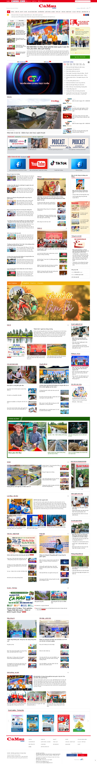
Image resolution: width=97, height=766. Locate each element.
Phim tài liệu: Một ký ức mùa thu (73, 71)
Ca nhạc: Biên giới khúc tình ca (72, 80)
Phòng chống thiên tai (77, 553)
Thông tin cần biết (76, 236)
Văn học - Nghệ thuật (37, 136)
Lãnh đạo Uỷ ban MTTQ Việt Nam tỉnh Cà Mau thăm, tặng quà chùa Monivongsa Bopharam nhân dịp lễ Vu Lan (33, 16)
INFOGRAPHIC (56, 744)
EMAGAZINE (67, 744)
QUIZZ (79, 744)
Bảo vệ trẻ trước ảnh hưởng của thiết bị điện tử (38, 150)
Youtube (82, 755)
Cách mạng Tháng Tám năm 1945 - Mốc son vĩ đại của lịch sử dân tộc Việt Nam (80, 117)
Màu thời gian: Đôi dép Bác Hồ (73, 69)
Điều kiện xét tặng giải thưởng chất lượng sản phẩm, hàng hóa (80, 131)
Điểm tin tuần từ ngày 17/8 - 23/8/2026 (81, 100)
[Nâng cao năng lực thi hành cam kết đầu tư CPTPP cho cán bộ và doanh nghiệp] (54, 629)
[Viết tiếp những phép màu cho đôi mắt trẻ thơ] (77, 427)
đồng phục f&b (74, 269)
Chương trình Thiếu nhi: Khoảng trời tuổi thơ (75, 90)
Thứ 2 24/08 (64, 64)
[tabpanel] (80, 38)
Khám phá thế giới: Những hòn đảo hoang (75, 67)
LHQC (41, 1)
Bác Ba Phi (18, 136)
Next (68, 28)
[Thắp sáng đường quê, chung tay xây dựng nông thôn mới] (21, 629)
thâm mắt (76, 272)
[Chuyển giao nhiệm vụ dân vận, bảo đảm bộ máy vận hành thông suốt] (52, 238)
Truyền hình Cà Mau (58, 170)
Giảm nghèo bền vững (77, 493)
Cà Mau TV (38, 170)
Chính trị (17, 11)
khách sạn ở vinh (79, 274)
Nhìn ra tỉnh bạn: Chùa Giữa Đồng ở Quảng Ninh (76, 86)
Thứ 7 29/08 (80, 64)
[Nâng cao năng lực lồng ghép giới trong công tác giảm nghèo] (54, 544)
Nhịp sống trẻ (85, 11)
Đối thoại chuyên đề (26, 136)
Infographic (40, 283)
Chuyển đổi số (41, 11)
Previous (28, 28)
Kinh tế (21, 11)
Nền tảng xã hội (14, 157)
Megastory (33, 283)
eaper (35, 1)
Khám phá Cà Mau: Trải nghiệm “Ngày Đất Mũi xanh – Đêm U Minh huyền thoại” (27, 14)
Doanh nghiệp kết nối (76, 324)
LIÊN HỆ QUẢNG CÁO (45, 746)
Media (9, 97)
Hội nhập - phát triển (45, 618)
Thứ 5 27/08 (74, 64)
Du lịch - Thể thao (76, 11)
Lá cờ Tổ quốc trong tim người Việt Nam (16, 149)
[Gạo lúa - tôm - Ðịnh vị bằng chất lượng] (57, 427)
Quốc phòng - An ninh (50, 11)
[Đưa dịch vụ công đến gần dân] (21, 375)
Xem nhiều (21, 20)
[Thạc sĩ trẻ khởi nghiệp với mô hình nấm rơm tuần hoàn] (77, 445)
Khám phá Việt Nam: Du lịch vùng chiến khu (75, 82)
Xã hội (25, 11)
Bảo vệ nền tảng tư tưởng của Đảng (79, 176)
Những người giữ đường (53, 149)
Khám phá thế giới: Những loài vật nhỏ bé (75, 84)
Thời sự (12, 11)
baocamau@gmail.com (44, 761)
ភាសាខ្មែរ (8, 1)
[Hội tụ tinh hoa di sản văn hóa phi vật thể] (21, 544)
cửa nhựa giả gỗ (75, 277)
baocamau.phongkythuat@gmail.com (44, 762)
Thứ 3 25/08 (68, 64)
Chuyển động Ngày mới (71, 88)
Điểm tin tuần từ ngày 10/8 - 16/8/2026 (81, 123)
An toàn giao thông (76, 520)
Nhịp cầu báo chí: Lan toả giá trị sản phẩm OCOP (78, 150)
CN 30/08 (83, 64)
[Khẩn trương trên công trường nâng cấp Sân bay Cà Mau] (57, 445)
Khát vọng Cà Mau (10, 130)
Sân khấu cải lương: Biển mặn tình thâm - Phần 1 (76, 75)
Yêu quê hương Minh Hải (79, 170)
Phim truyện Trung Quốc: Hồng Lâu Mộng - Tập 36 (77, 73)
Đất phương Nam (18, 170)
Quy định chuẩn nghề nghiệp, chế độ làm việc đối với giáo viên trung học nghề (80, 109)
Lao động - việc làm (12, 496)
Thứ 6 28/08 (77, 64)
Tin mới (11, 20)
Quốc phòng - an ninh (13, 672)
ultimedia (29, 1)
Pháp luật (58, 11)
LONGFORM (43, 744)
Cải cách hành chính (32, 11)
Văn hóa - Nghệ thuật (66, 11)
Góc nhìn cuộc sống (76, 384)
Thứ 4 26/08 (71, 64)
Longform (26, 283)
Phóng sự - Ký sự (75, 353)
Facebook (72, 755)
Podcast (11, 136)
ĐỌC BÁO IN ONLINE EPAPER (78, 461)
